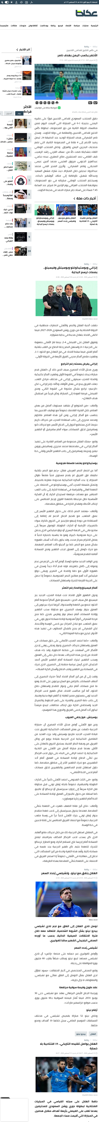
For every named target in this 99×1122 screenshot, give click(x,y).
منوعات (22, 25)
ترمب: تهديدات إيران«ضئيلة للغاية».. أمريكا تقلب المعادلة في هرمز (11, 92)
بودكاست (44, 25)
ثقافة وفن (33, 25)
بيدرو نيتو (81, 1034)
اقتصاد (68, 25)
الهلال (93, 1034)
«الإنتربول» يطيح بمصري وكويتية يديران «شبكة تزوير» (13, 62)
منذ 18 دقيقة (17, 97)
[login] (16, 2)
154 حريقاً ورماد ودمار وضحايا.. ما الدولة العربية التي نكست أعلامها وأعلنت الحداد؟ (11, 77)
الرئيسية (94, 25)
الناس (10, 121)
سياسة (77, 25)
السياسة (17, 88)
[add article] (26, 2)
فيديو (60, 25)
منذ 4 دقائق (17, 66)
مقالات (14, 25)
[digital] (31, 2)
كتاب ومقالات (7, 191)
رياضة (53, 25)
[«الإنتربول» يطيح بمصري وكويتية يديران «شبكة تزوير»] (26, 60)
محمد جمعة (93, 919)
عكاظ (93, 46)
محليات (85, 25)
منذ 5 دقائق (17, 81)
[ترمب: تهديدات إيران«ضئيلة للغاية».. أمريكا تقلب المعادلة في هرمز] (26, 90)
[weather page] (21, 2)
